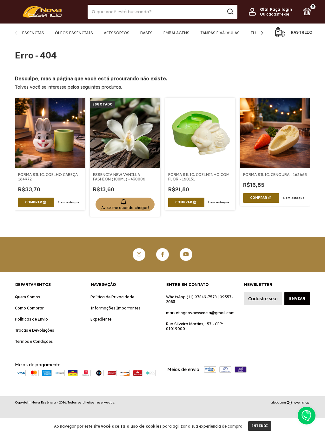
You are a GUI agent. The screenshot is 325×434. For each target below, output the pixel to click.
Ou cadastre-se (274, 14)
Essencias (33, 33)
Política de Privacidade (112, 297)
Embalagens (176, 33)
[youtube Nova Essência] (186, 254)
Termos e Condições (34, 341)
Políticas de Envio (31, 319)
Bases (146, 33)
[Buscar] (230, 11)
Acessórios (116, 33)
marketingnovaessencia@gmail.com (200, 312)
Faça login (281, 9)
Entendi (259, 426)
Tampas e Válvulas (220, 33)
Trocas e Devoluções (34, 330)
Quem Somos (27, 297)
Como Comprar (29, 308)
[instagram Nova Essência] (139, 254)
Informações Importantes (115, 308)
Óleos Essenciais (74, 33)
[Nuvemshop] (290, 403)
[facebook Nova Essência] (162, 254)
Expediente (100, 319)
